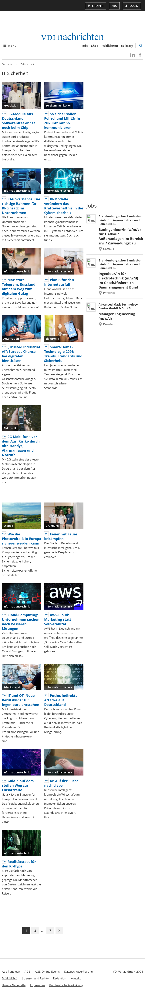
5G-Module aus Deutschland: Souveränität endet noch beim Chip (18, 121)
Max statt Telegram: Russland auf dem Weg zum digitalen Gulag (18, 287)
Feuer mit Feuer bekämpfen (60, 536)
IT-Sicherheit (27, 64)
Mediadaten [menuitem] (9, 978)
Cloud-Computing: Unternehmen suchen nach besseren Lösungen (20, 622)
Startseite (7, 64)
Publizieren (110, 45)
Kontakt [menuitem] (76, 978)
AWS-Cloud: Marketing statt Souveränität (57, 619)
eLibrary (127, 45)
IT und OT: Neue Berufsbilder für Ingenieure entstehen (20, 700)
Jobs (85, 45)
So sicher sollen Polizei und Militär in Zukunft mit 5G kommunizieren (62, 121)
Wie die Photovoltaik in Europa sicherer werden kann (21, 538)
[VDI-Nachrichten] (72, 37)
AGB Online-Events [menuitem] (47, 971)
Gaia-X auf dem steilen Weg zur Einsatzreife (18, 785)
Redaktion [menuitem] (59, 978)
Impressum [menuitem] (37, 985)
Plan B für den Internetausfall (59, 282)
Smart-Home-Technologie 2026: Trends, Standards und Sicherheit (63, 354)
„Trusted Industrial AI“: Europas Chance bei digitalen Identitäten (21, 354)
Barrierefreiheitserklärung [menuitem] (66, 985)
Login (134, 6)
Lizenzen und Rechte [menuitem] (35, 978)
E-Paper (98, 6)
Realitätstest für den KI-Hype (19, 863)
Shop (94, 45)
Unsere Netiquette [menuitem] (13, 985)
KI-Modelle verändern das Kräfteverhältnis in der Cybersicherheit (63, 206)
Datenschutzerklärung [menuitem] (78, 971)
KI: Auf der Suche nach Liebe (61, 783)
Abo (114, 6)
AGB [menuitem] (27, 971)
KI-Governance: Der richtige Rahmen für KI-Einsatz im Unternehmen (21, 206)
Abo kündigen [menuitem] (11, 971)
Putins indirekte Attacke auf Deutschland (61, 700)
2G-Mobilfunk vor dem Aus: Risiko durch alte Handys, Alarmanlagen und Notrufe (21, 445)
